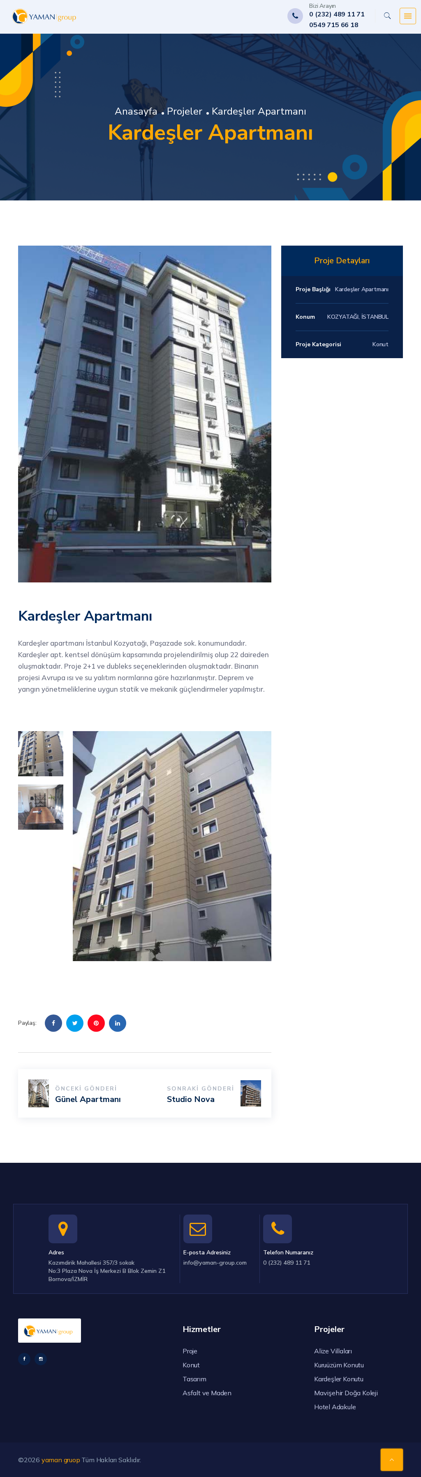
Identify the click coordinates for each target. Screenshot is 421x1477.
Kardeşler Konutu (338, 1379)
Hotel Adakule (335, 1407)
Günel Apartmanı (88, 1099)
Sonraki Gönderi (200, 1089)
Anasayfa (136, 111)
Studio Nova (191, 1099)
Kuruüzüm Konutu (339, 1365)
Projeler (184, 111)
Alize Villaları (333, 1351)
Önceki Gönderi (86, 1089)
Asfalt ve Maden (207, 1393)
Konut (191, 1365)
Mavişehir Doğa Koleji (346, 1393)
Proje (190, 1351)
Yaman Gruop (61, 1460)
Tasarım (194, 1379)
